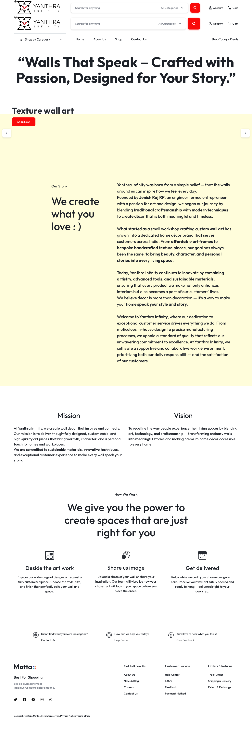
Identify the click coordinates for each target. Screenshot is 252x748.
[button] (6, 133)
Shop (118, 39)
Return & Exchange (219, 687)
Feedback (171, 687)
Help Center (172, 674)
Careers (129, 687)
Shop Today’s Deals (224, 39)
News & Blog (131, 681)
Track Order (215, 674)
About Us (99, 39)
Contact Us (139, 39)
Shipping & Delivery (219, 681)
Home (80, 39)
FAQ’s (168, 681)
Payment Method (175, 693)
